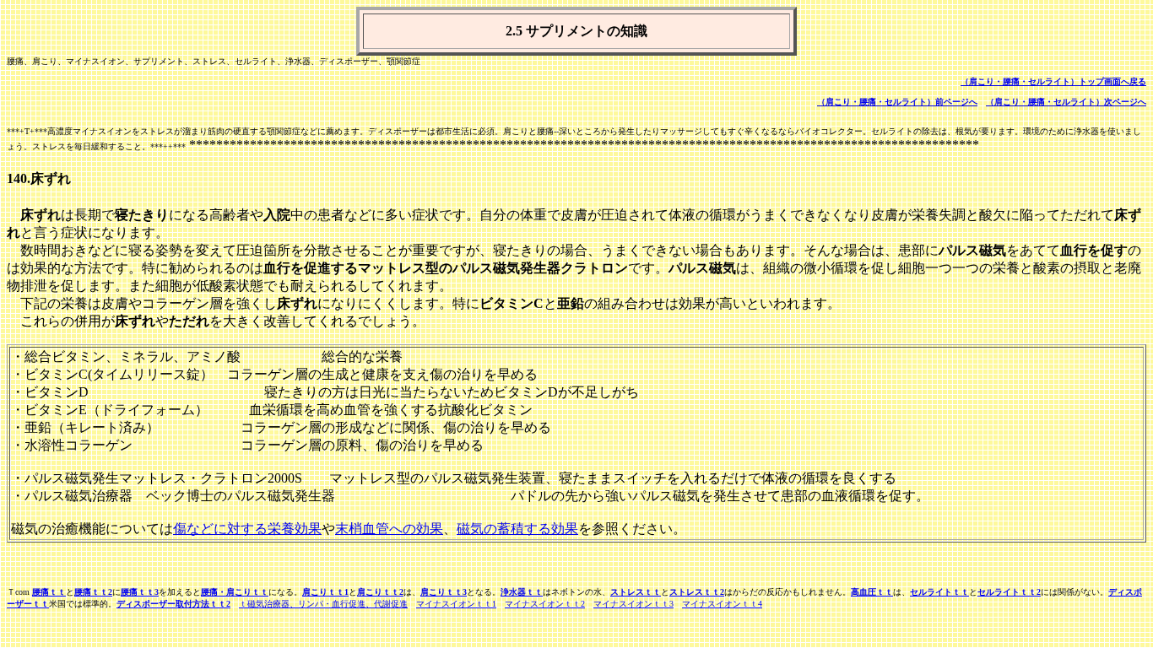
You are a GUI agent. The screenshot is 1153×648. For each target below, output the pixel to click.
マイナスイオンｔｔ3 (633, 603)
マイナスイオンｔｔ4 (722, 603)
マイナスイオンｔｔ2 (545, 603)
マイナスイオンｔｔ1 (456, 603)
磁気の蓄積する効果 (517, 528)
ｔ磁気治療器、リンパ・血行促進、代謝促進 (323, 603)
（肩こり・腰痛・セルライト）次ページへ (1066, 101)
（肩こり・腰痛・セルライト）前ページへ (897, 101)
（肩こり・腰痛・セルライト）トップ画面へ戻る (1053, 81)
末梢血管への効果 (389, 528)
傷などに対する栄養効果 (247, 528)
